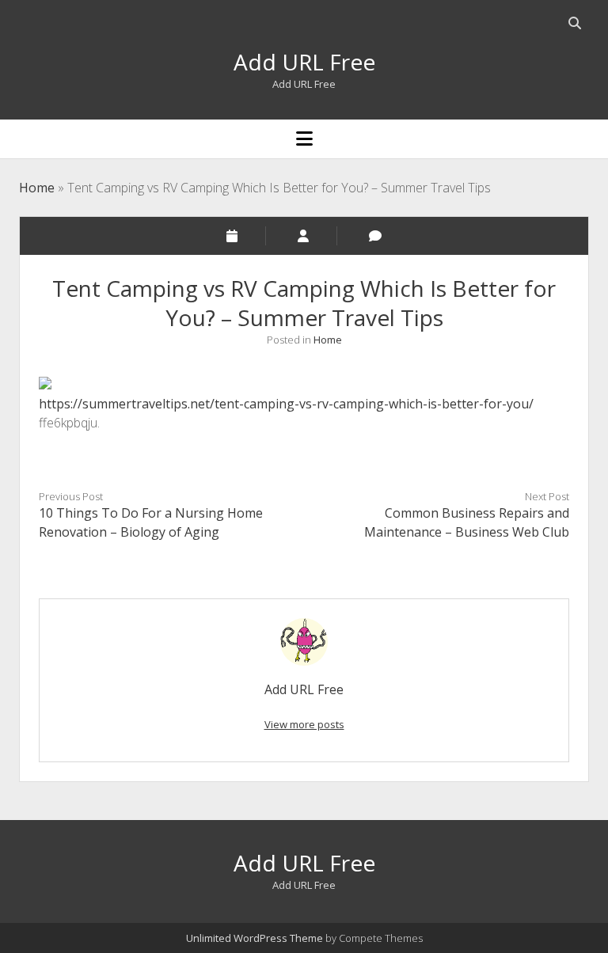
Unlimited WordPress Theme (254, 938)
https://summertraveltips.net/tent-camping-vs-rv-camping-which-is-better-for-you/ (286, 403)
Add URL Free (304, 62)
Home (37, 187)
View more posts (304, 724)
